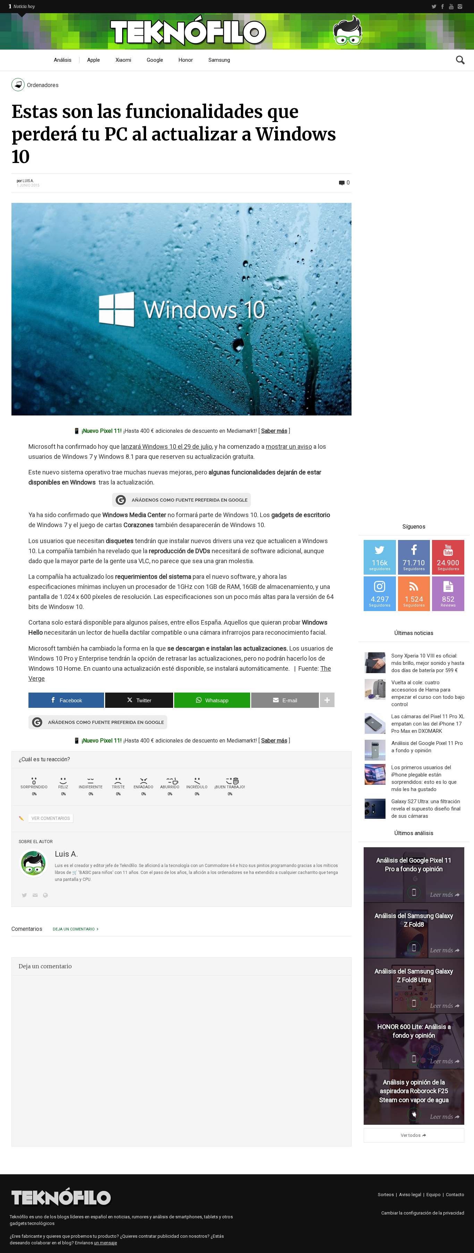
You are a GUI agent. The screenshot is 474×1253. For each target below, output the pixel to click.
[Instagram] (460, 6)
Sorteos (386, 1194)
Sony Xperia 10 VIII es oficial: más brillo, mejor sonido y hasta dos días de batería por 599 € (427, 663)
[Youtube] (451, 6)
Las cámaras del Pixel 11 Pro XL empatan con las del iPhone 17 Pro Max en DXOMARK (428, 723)
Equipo (433, 1194)
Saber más (274, 431)
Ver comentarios (51, 818)
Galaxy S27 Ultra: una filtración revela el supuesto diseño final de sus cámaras (425, 808)
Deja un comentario (74, 929)
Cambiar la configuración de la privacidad (422, 1213)
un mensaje (105, 1242)
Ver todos (411, 1135)
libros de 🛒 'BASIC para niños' (84, 872)
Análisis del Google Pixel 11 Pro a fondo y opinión (427, 747)
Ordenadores (43, 85)
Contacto (455, 1194)
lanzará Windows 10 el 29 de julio (166, 446)
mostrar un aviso (289, 446)
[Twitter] (434, 6)
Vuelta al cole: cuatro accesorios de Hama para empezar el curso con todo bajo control (428, 693)
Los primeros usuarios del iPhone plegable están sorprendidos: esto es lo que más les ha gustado (424, 778)
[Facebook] (442, 6)
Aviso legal (410, 1194)
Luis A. (28, 181)
